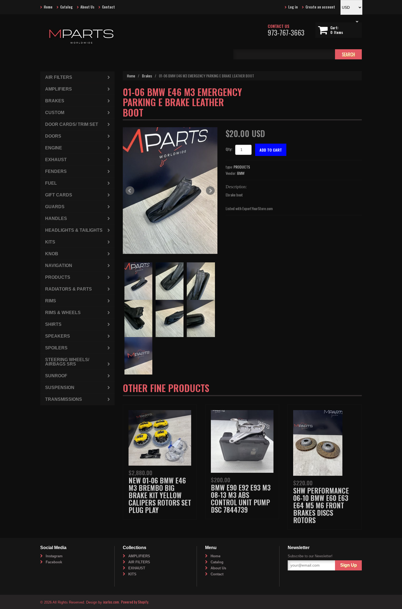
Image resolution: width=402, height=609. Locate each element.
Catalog (66, 7)
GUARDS (55, 206)
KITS (50, 242)
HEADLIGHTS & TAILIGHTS (74, 230)
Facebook (54, 562)
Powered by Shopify (134, 602)
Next (210, 190)
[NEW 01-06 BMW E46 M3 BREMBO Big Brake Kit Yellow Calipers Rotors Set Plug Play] (160, 437)
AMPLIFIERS (58, 89)
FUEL (51, 183)
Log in (293, 7)
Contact (108, 7)
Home (48, 7)
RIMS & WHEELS (63, 312)
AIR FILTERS (58, 77)
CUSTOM (54, 112)
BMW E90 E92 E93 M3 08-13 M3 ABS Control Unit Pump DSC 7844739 (241, 498)
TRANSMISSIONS (63, 399)
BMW (240, 173)
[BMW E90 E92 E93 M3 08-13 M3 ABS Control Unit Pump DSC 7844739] (242, 440)
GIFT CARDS (58, 195)
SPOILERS (56, 348)
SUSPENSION (59, 387)
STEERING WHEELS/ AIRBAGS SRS (67, 361)
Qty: (229, 149)
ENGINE (53, 148)
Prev (130, 190)
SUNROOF (56, 375)
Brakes (147, 76)
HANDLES (56, 218)
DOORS (53, 136)
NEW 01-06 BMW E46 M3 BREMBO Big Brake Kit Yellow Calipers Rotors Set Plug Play (160, 495)
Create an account (320, 7)
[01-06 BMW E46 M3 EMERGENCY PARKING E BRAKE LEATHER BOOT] (170, 190)
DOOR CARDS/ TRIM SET (71, 124)
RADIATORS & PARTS (68, 289)
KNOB (51, 253)
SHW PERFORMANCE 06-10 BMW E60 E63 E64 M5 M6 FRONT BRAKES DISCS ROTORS (321, 505)
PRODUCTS (242, 167)
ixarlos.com (111, 602)
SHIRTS (53, 324)
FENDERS (56, 171)
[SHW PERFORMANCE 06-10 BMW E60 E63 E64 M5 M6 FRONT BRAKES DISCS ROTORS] (317, 442)
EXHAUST (56, 159)
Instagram (54, 556)
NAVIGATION (58, 265)
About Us (87, 7)
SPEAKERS (57, 336)
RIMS (50, 300)
